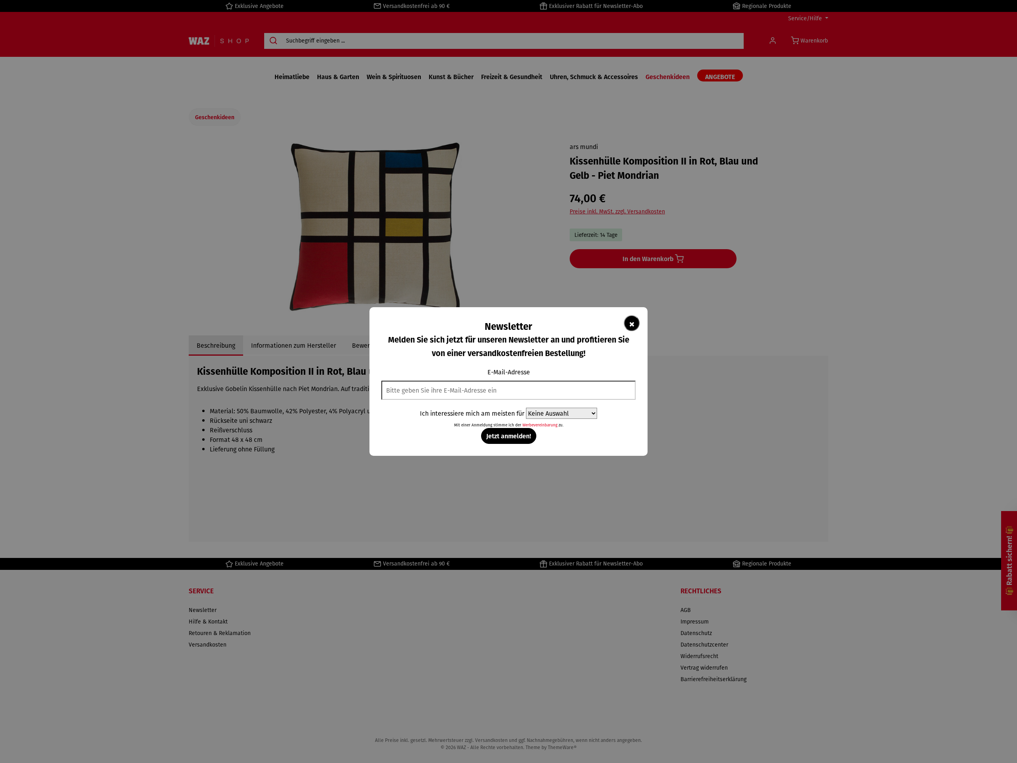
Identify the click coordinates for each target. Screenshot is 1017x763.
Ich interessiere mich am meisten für (472, 413)
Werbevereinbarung (539, 425)
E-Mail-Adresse (508, 372)
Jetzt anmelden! (508, 436)
